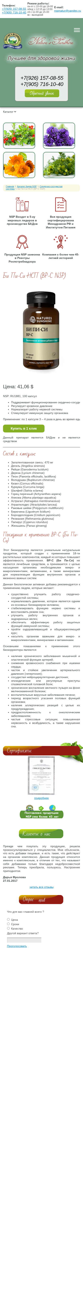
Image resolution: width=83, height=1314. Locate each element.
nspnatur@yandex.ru (67, 10)
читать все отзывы (42, 887)
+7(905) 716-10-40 (14, 12)
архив (42, 900)
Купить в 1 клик (24, 428)
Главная (10, 186)
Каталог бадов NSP (27, 186)
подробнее (41, 798)
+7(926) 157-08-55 (14, 8)
